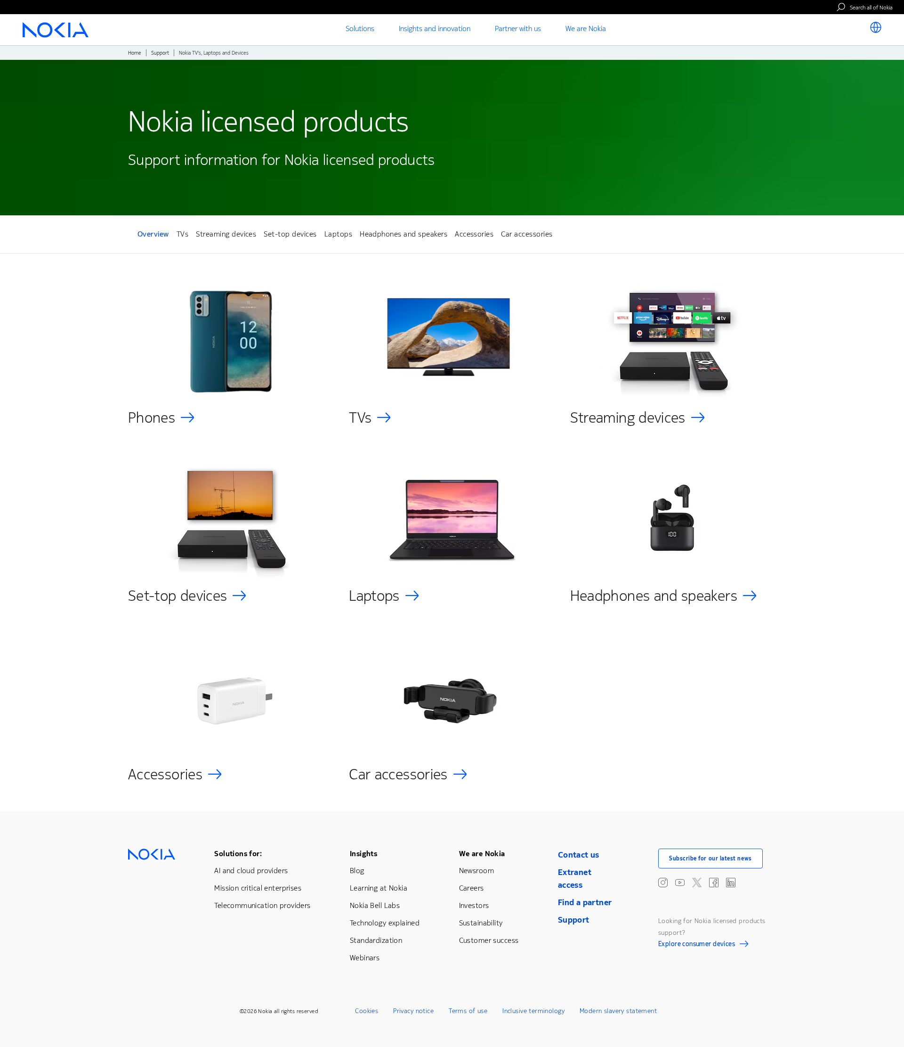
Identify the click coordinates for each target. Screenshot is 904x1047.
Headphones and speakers (403, 233)
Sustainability (481, 922)
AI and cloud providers (251, 870)
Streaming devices (226, 233)
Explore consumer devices (696, 945)
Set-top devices (290, 233)
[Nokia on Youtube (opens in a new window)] (680, 882)
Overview (153, 235)
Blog (357, 870)
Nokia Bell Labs (375, 905)
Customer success (489, 940)
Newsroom (476, 870)
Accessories (474, 233)
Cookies (366, 1011)
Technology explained (385, 922)
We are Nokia (482, 854)
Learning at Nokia (378, 887)
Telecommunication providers (262, 905)
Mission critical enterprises (257, 887)
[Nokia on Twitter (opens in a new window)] (697, 882)
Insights (363, 854)
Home (134, 53)
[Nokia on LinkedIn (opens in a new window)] (730, 882)
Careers (471, 887)
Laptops (338, 233)
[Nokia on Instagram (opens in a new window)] (663, 882)
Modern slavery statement (618, 1011)
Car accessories (526, 233)
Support (160, 53)
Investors (474, 905)
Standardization (376, 940)
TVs (182, 233)
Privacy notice (413, 1011)
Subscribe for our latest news (710, 858)
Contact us (578, 854)
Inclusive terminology (533, 1011)
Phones (151, 418)
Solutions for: (238, 854)
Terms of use (468, 1011)
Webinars (364, 957)
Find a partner (585, 902)
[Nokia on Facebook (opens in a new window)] (713, 882)
